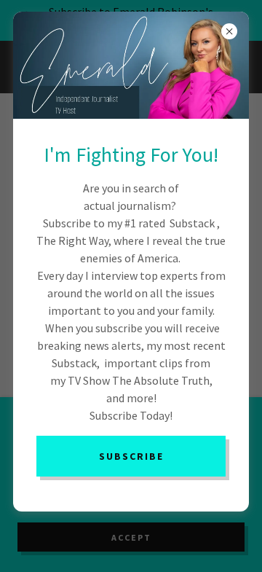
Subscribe (131, 456)
